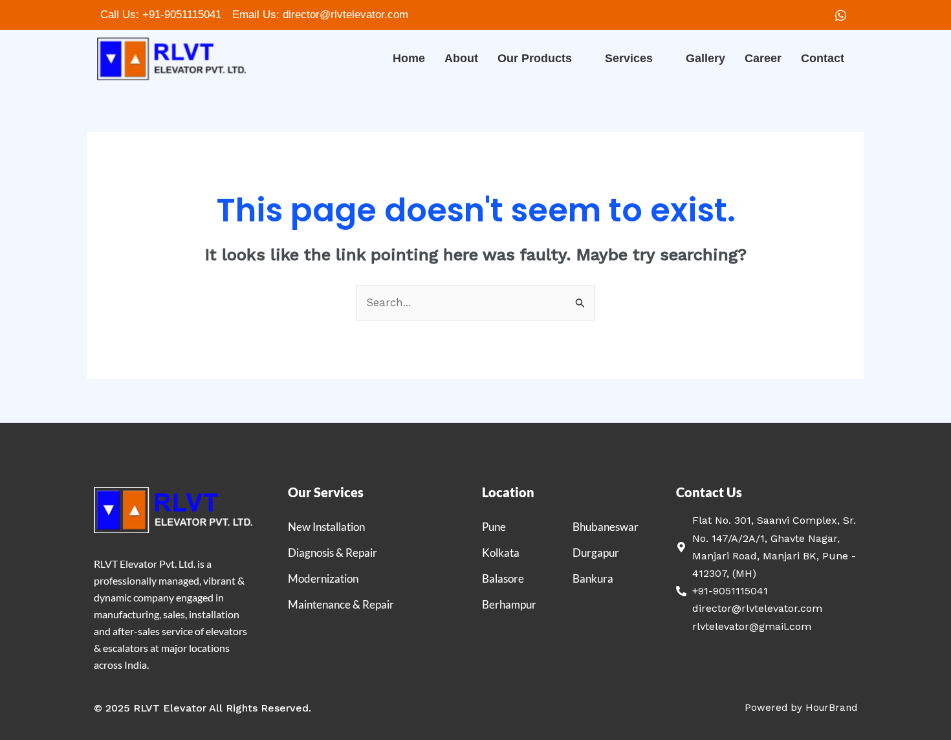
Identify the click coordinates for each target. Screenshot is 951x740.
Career (763, 58)
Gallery (705, 58)
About (461, 58)
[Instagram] (840, 15)
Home (409, 58)
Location (508, 492)
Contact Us (709, 492)
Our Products (534, 58)
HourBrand (831, 707)
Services (629, 58)
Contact (822, 58)
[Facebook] (813, 15)
